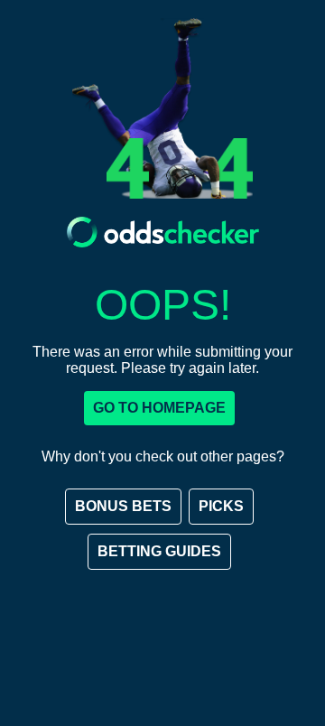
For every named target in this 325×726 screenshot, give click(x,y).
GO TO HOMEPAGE (159, 407)
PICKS (221, 506)
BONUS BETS (123, 506)
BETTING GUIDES (159, 551)
